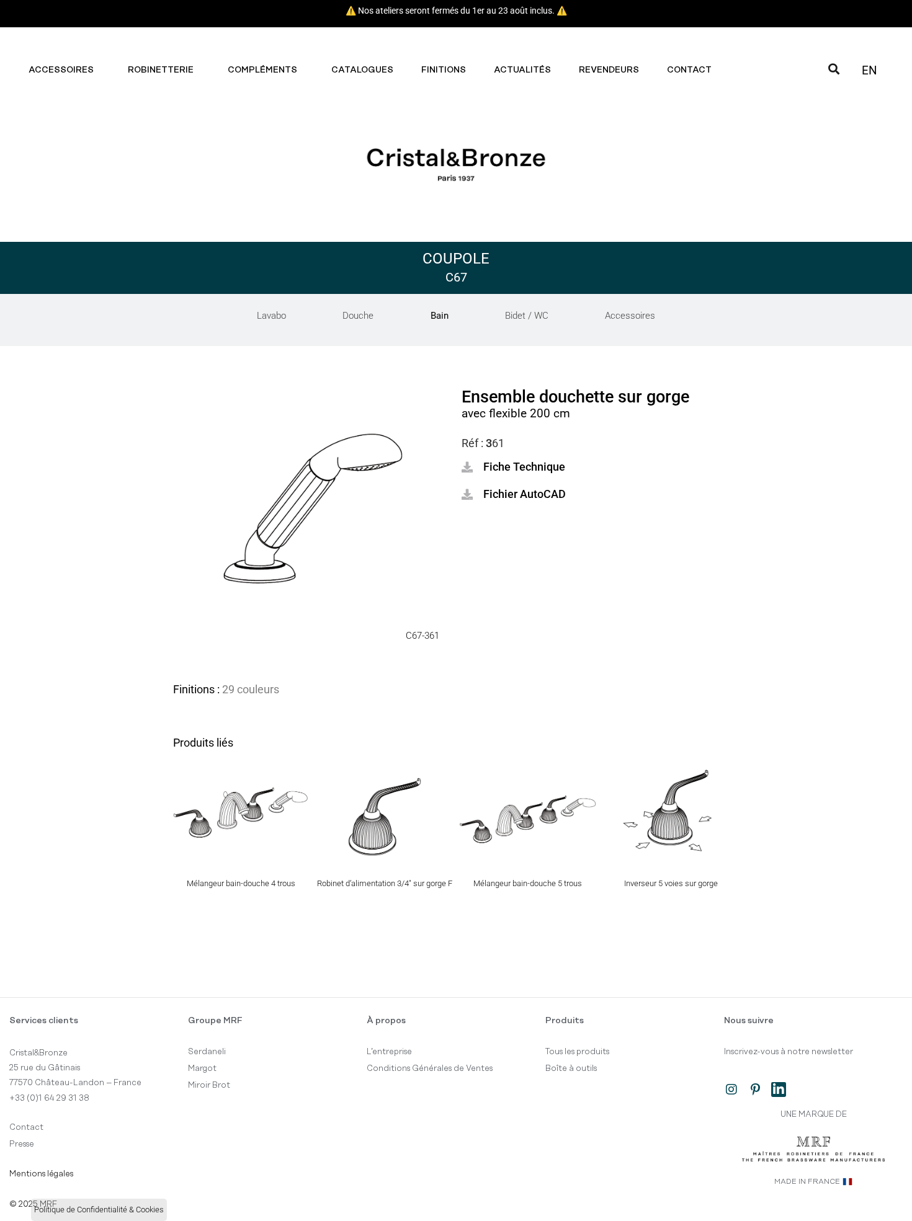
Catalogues (362, 70)
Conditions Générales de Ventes (430, 1068)
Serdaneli (207, 1051)
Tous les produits (577, 1051)
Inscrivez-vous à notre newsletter (788, 1051)
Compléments (262, 70)
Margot (202, 1068)
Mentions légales (41, 1174)
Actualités (522, 70)
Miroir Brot (209, 1085)
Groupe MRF (215, 1021)
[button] (513, 467)
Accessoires (61, 70)
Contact (689, 70)
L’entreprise (389, 1051)
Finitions (443, 70)
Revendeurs (609, 70)
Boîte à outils (571, 1068)
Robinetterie (161, 70)
